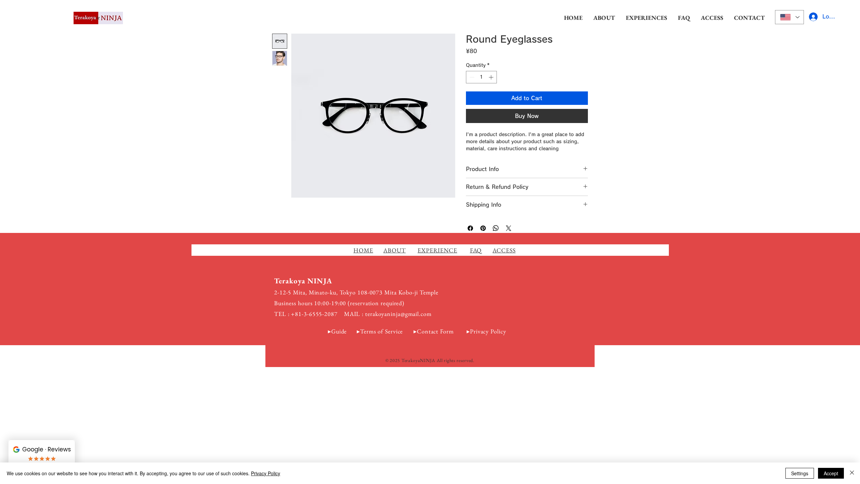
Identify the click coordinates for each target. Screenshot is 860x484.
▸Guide (337, 331)
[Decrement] (471, 77)
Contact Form (435, 331)
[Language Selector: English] (789, 17)
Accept (831, 473)
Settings (799, 473)
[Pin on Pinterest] (483, 228)
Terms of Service (381, 331)
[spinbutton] (481, 77)
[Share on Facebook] (470, 228)
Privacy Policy (488, 331)
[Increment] (491, 77)
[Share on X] (509, 228)
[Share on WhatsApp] (496, 228)
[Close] (852, 473)
